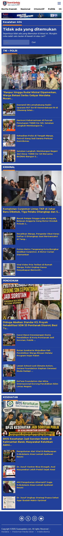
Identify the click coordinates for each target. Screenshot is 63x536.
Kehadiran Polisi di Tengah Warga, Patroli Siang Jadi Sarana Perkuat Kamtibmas (35, 138)
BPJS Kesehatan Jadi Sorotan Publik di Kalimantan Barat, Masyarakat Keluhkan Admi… (28, 441)
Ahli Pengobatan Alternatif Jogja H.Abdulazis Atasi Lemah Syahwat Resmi (35, 485)
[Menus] (59, 3)
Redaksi (5, 531)
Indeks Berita (43, 531)
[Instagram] (34, 518)
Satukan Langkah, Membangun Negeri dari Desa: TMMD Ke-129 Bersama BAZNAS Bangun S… (37, 153)
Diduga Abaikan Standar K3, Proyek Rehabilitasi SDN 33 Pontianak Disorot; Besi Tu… (30, 325)
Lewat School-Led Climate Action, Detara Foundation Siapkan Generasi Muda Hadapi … (36, 368)
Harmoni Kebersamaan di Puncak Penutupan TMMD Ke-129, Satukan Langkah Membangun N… (35, 123)
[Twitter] (28, 518)
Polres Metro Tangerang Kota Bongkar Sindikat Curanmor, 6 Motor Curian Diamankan (38, 252)
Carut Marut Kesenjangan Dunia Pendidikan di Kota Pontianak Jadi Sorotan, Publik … (35, 337)
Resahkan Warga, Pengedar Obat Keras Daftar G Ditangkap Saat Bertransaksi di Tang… (38, 236)
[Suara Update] (11, 3)
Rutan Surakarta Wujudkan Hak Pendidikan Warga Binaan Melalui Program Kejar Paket (34, 353)
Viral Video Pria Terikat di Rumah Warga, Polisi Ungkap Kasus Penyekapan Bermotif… (34, 267)
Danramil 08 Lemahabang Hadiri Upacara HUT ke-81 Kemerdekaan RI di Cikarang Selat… (37, 107)
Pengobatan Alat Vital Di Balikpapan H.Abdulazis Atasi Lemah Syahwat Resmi (36, 454)
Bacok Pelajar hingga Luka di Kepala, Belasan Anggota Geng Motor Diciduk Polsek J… (37, 221)
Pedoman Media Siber (23, 531)
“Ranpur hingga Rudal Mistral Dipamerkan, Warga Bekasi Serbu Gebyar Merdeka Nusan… (29, 95)
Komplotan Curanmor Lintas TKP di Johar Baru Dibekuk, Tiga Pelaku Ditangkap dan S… (31, 210)
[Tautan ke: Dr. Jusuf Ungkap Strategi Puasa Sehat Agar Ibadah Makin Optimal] (9, 502)
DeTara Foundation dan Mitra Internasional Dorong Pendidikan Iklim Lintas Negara (37, 384)
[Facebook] (21, 518)
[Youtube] (41, 518)
